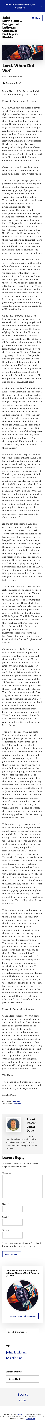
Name (5, 1204)
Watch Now (20, 7)
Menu (37, 18)
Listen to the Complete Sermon (22, 1316)
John (9, 1352)
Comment (7, 1173)
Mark (25, 1353)
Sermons (16, 1101)
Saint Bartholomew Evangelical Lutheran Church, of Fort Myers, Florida (12, 27)
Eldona (20, 1414)
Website (5, 1230)
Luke (18, 1352)
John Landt (30, 1419)
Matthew (18, 1103)
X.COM (22, 1400)
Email (5, 1217)
